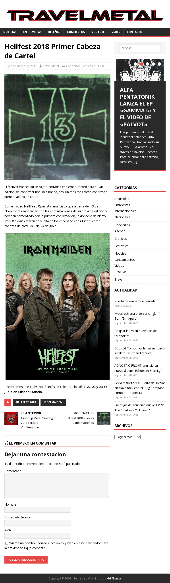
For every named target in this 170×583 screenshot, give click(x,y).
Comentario (12, 471)
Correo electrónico (17, 517)
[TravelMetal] (85, 25)
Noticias (9, 32)
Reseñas (54, 32)
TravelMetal (51, 66)
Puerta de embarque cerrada (135, 301)
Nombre (10, 504)
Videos (119, 265)
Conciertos (76, 32)
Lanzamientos (124, 259)
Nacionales (122, 217)
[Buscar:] (140, 48)
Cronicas (120, 238)
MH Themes (114, 578)
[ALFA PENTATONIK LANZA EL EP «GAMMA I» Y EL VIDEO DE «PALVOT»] (139, 70)
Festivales (88, 66)
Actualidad (121, 199)
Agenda (119, 231)
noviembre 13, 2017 (24, 66)
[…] (135, 162)
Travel (118, 279)
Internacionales (125, 211)
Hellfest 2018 (26, 402)
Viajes (116, 32)
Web (7, 530)
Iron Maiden (53, 402)
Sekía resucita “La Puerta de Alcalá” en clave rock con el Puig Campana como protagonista (139, 388)
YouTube (98, 32)
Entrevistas (32, 32)
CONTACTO (134, 32)
